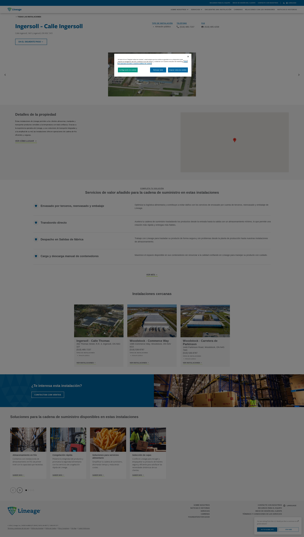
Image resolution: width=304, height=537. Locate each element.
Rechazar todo (158, 70)
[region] (152, 65)
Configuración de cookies (127, 70)
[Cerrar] (188, 56)
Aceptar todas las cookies (178, 70)
